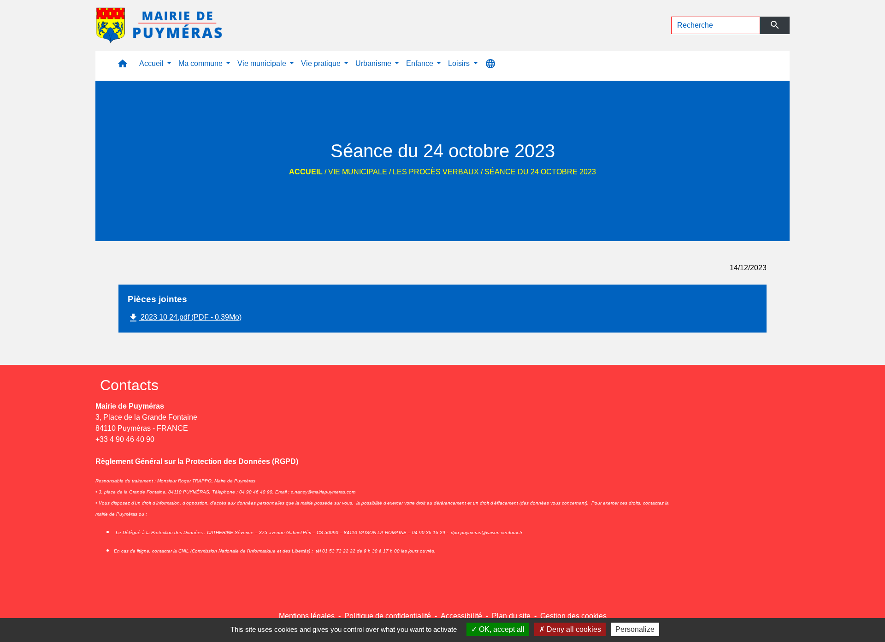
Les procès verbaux (436, 172)
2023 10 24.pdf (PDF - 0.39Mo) (185, 317)
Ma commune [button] (201, 63)
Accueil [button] (152, 63)
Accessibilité (461, 616)
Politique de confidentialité (387, 616)
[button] (123, 65)
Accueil (306, 172)
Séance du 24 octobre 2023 (540, 172)
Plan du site (511, 616)
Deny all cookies (573, 629)
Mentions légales (307, 616)
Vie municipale (357, 172)
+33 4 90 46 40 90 (124, 439)
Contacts (129, 385)
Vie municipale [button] (262, 63)
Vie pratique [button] (321, 63)
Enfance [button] (420, 63)
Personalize (635, 629)
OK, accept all (501, 629)
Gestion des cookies (573, 616)
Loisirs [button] (460, 63)
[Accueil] (159, 25)
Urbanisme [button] (374, 63)
